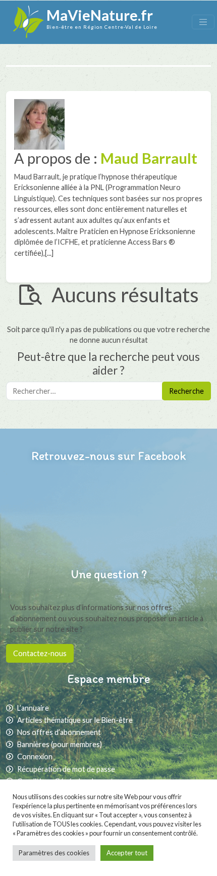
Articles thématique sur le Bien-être (75, 720)
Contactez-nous (40, 653)
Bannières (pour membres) (59, 744)
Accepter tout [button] (126, 853)
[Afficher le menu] (203, 22)
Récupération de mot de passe (66, 769)
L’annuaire (33, 708)
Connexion (34, 756)
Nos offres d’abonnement (59, 732)
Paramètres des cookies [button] (54, 853)
